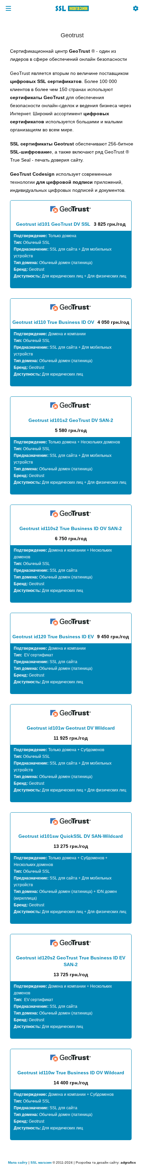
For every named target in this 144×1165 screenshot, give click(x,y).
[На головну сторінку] (72, 8)
